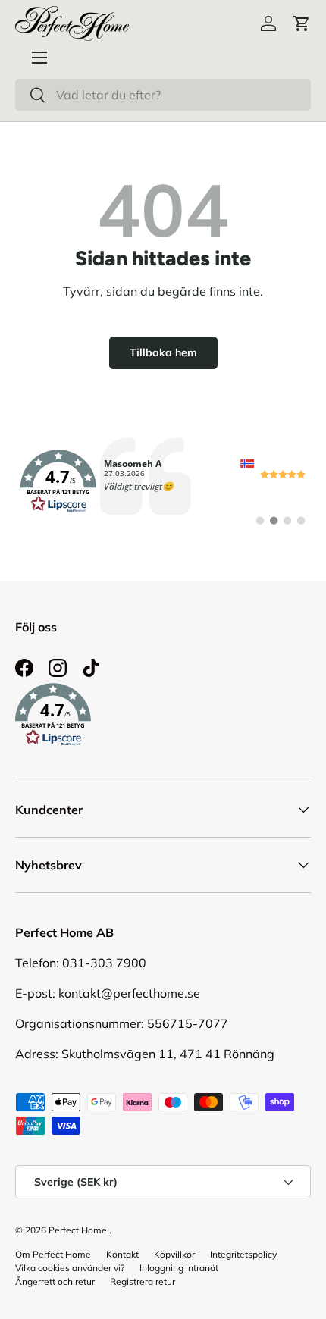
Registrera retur (142, 1281)
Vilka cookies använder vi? (69, 1268)
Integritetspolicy (243, 1254)
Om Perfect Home (53, 1254)
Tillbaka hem (163, 352)
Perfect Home (78, 1230)
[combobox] (163, 95)
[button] (301, 23)
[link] (163, 481)
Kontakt (122, 1254)
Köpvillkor (174, 1254)
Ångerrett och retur (55, 1281)
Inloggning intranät (178, 1268)
